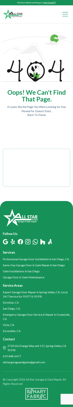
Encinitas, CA (11, 302)
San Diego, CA (11, 308)
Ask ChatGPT (49, 2)
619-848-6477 (12, 356)
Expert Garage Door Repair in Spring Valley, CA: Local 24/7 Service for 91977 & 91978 (35, 294)
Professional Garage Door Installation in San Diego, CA (36, 259)
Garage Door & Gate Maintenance (23, 277)
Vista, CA (8, 324)
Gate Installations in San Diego (21, 271)
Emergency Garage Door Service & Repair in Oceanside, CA (36, 316)
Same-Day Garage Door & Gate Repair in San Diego (34, 265)
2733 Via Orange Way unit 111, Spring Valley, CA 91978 (36, 348)
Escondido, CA (12, 331)
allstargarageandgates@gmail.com (24, 362)
